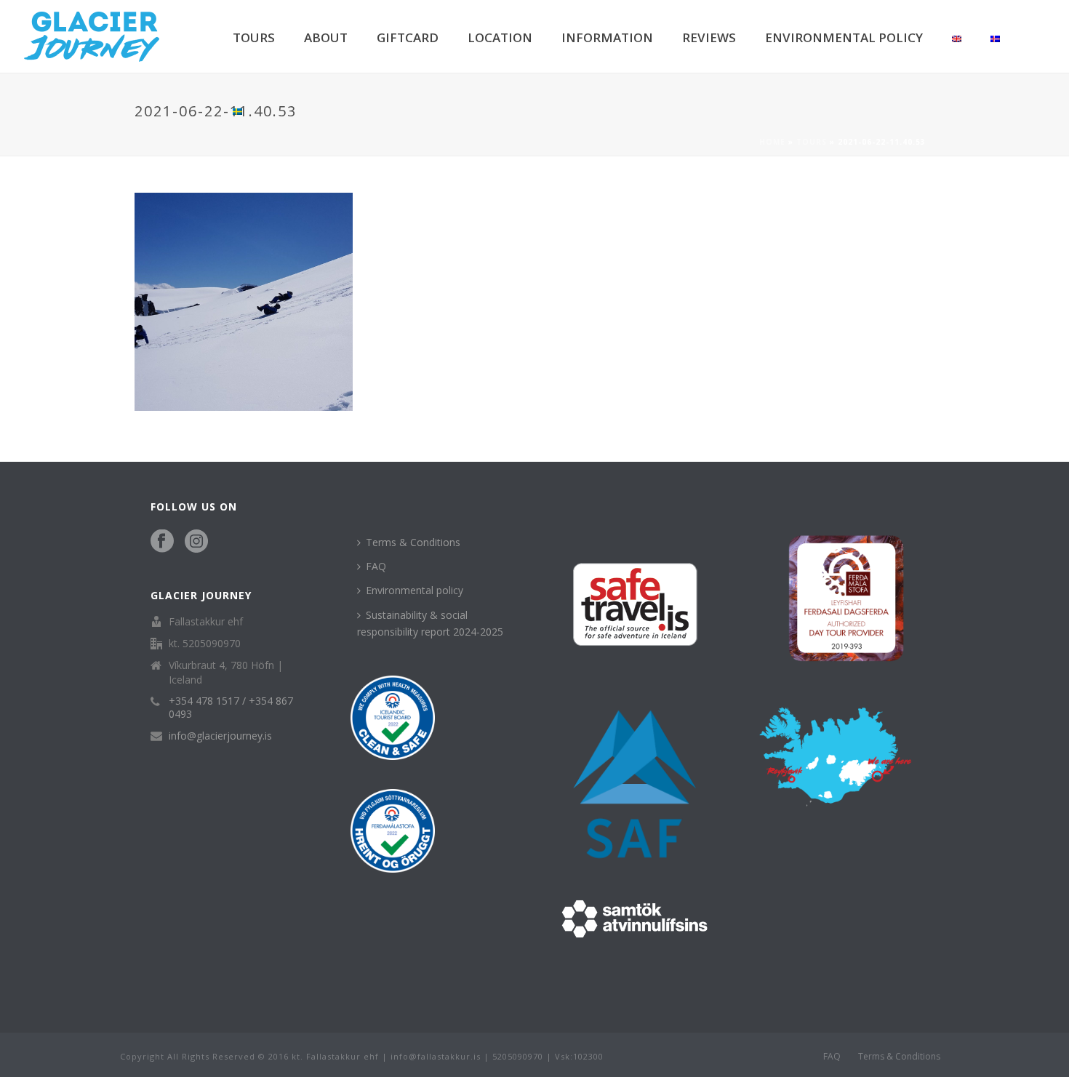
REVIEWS (709, 37)
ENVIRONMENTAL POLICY (844, 37)
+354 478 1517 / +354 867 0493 (231, 707)
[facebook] (162, 541)
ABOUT (326, 37)
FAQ (376, 566)
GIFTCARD (408, 37)
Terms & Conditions (413, 542)
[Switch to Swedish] (237, 109)
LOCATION (500, 37)
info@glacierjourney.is (220, 735)
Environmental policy (414, 590)
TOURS (254, 37)
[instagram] (196, 541)
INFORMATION (607, 37)
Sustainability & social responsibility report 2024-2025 (430, 623)
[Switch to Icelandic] (995, 36)
